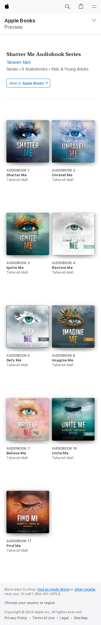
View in (26, 83)
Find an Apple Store (53, 589)
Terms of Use (43, 618)
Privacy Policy (15, 618)
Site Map (81, 618)
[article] (27, 161)
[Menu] (94, 6)
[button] (67, 6)
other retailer (85, 589)
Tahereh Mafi (18, 62)
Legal (64, 618)
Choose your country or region (29, 603)
